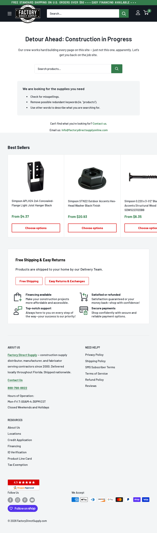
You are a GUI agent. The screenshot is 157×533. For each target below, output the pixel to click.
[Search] (124, 13)
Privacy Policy (94, 354)
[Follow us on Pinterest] (25, 500)
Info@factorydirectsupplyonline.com (85, 130)
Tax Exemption (18, 464)
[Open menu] (9, 13)
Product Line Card (20, 458)
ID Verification (17, 452)
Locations (14, 433)
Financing (14, 446)
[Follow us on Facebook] (10, 500)
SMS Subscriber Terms (100, 367)
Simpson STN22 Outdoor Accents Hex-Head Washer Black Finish (92, 203)
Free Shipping (29, 281)
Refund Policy (94, 379)
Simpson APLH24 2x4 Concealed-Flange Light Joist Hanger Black (32, 203)
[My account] (138, 13)
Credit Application (20, 440)
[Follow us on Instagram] (17, 500)
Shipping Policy (95, 361)
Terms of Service (96, 373)
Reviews (90, 385)
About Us (14, 427)
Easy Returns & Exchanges (67, 281)
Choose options (36, 228)
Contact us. (100, 123)
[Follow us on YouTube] (32, 500)
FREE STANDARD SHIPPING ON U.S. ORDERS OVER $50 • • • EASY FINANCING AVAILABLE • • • (73, 2)
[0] (146, 13)
